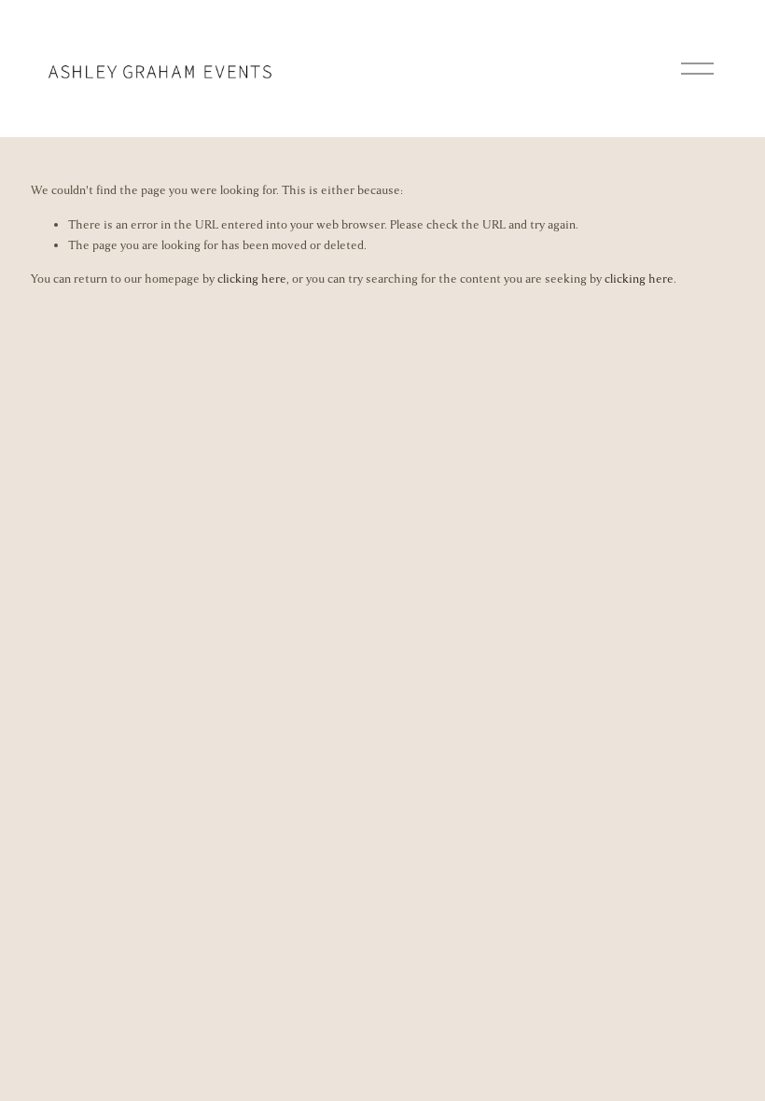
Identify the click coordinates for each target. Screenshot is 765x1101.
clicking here (251, 279)
